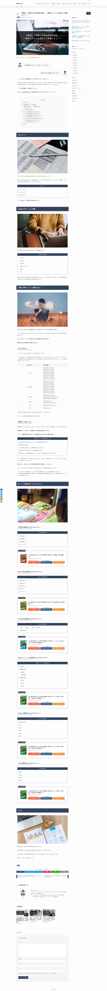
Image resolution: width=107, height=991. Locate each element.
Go (23, 897)
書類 (18, 17)
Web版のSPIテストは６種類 (29, 104)
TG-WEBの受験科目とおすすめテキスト (33, 116)
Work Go (19, 3)
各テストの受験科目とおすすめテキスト (32, 111)
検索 (88, 13)
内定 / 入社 (75, 98)
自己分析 (75, 80)
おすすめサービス (76, 88)
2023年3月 (75, 68)
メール (20, 963)
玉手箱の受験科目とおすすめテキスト (33, 113)
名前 (19, 959)
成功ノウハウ (76, 85)
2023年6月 (75, 60)
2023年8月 (75, 55)
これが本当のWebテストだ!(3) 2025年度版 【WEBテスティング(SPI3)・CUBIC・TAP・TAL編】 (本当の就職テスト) (46, 697)
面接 (74, 90)
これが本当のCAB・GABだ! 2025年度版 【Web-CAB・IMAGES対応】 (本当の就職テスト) (46, 603)
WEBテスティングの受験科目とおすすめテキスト (35, 118)
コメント (20, 942)
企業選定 (75, 95)
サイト (19, 968)
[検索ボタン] (89, 3)
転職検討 (75, 82)
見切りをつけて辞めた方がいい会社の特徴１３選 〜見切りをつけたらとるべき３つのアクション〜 (81, 22)
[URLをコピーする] (64, 872)
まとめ (24, 123)
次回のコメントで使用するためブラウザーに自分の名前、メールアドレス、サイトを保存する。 (38, 973)
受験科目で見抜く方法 (30, 109)
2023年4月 (75, 65)
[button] (20, 872)
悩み (74, 101)
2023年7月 (75, 57)
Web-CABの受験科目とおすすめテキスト (33, 115)
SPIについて (26, 102)
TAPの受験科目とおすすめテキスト (32, 121)
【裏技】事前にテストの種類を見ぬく (31, 106)
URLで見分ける (29, 108)
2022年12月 (75, 73)
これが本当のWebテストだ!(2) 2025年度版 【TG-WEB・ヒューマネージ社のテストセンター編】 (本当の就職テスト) (46, 641)
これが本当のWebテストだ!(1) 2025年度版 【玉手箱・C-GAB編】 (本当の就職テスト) (46, 555)
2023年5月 (75, 62)
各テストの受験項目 (31, 447)
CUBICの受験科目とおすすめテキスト (33, 120)
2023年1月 (75, 70)
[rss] (90, 0)
